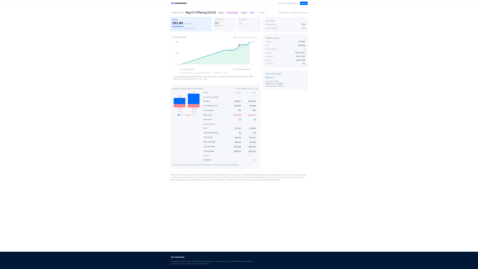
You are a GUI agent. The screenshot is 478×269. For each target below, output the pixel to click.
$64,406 (252, 106)
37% (254, 110)
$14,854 (252, 128)
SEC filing (270, 77)
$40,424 (238, 142)
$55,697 (238, 106)
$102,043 (252, 101)
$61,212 (252, 137)
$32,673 (238, 137)
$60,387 (238, 101)
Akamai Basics (177, 12)
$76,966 (252, 142)
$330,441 (252, 151)
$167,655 (237, 147)
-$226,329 (237, 115)
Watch (261, 13)
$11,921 (238, 128)
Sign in (303, 3)
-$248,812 (252, 115)
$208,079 (237, 151)
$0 (240, 120)
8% (239, 110)
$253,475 (252, 147)
